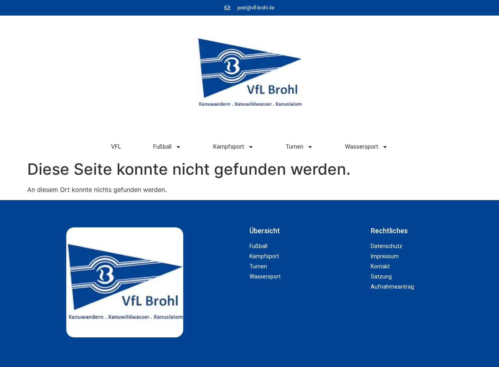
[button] (474, 346)
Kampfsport (228, 146)
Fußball (162, 146)
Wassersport (361, 146)
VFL (116, 146)
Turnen (294, 146)
